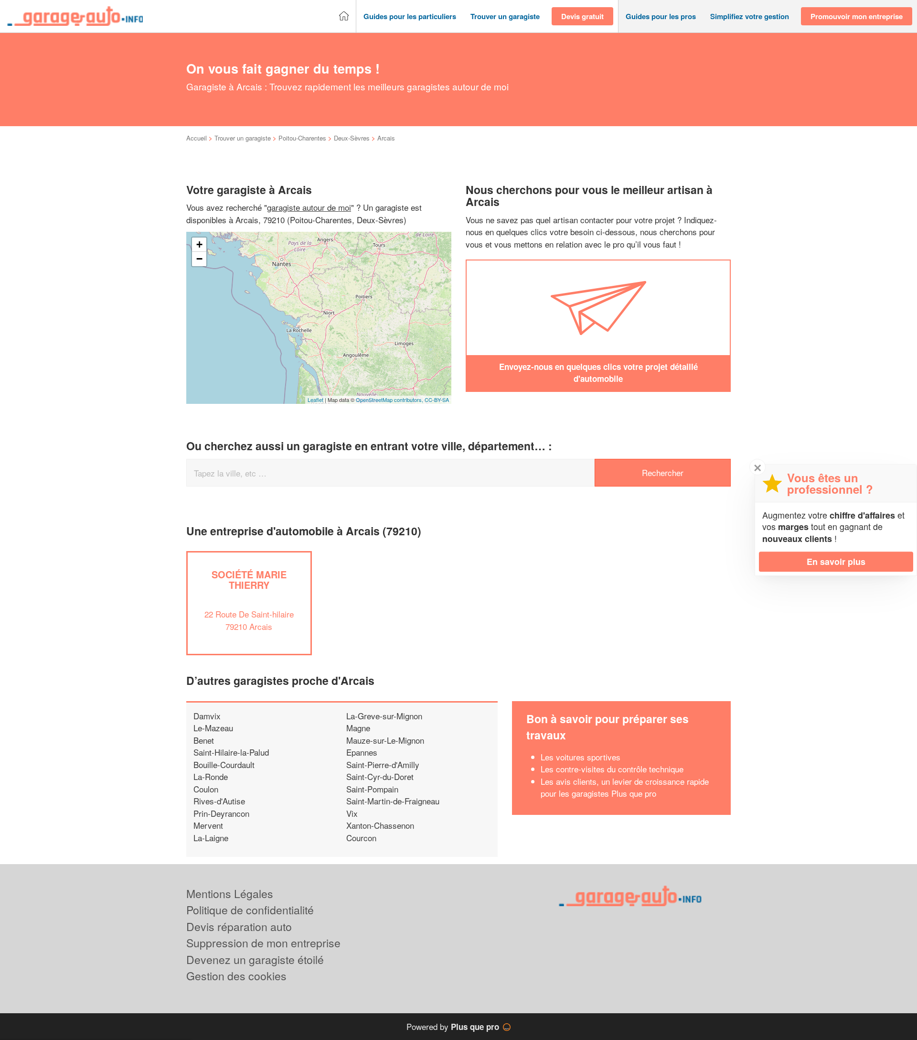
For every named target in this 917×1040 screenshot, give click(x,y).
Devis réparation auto (239, 926)
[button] (409, 16)
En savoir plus (836, 561)
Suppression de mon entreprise (263, 943)
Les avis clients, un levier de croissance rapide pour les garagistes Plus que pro (625, 787)
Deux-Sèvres (352, 137)
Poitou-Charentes (302, 137)
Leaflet (315, 399)
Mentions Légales (229, 893)
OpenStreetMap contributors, (390, 399)
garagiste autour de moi (309, 207)
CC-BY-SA (437, 399)
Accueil (196, 137)
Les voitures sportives (580, 757)
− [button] (199, 259)
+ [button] (199, 244)
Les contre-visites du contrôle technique (612, 769)
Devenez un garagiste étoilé (255, 959)
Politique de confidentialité (250, 910)
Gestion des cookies (236, 976)
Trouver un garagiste (242, 137)
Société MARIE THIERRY (249, 579)
